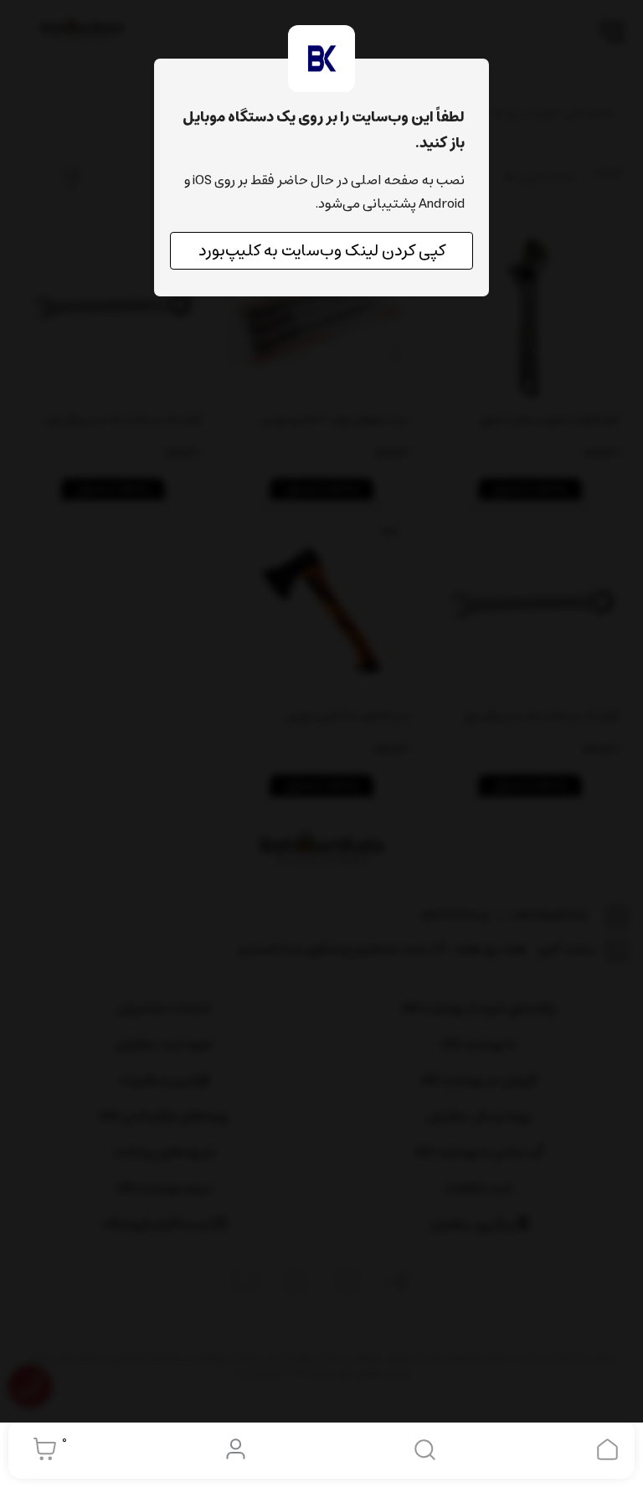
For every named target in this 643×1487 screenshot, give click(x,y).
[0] (40, 1449)
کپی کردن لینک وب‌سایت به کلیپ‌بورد (321, 251)
